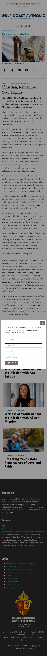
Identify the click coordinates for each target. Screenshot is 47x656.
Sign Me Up (11, 362)
